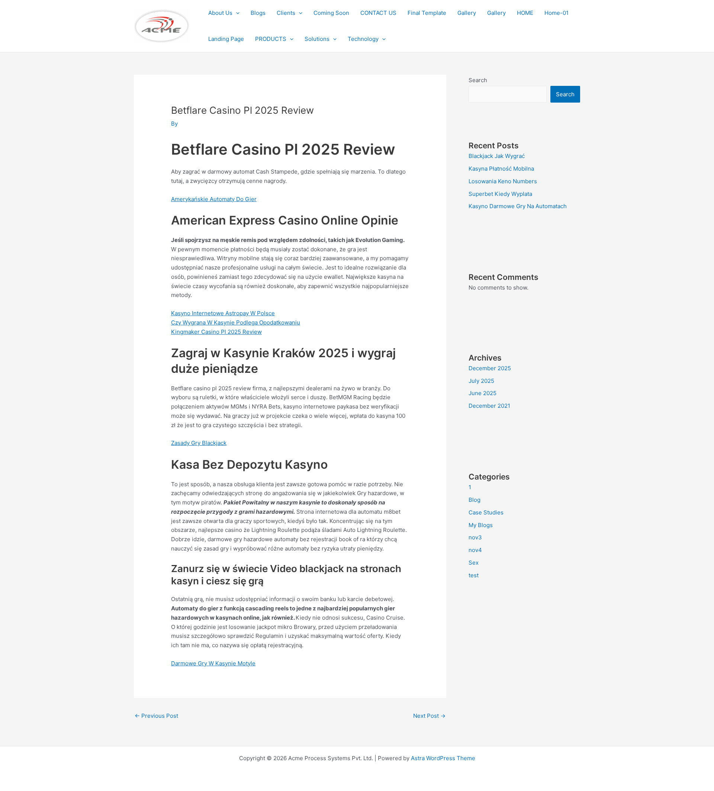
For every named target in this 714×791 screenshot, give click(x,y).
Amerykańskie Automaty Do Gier (214, 199)
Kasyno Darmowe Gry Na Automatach (518, 206)
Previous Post (156, 715)
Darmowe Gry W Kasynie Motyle (213, 663)
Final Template (427, 12)
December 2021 (489, 405)
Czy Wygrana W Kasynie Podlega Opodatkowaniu (235, 322)
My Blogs (481, 525)
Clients (286, 12)
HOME (525, 12)
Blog (474, 499)
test (474, 575)
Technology (363, 38)
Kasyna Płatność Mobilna (501, 168)
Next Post (429, 715)
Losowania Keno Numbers (503, 181)
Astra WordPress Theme (443, 758)
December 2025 (490, 368)
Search (478, 80)
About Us (220, 12)
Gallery (466, 12)
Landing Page (226, 38)
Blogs (258, 12)
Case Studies (486, 512)
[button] (235, 13)
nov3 (475, 537)
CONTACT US (378, 12)
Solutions (317, 38)
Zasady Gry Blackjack (198, 442)
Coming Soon (331, 12)
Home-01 (556, 12)
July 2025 (481, 380)
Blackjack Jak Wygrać (497, 155)
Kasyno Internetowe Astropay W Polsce (223, 313)
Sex (474, 562)
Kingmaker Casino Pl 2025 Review (216, 331)
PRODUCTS (270, 38)
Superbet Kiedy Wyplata (500, 193)
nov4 (475, 549)
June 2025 (482, 393)
